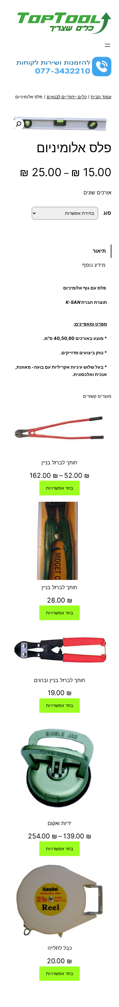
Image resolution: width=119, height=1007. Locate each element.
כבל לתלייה (60, 948)
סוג (107, 213)
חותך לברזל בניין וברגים (59, 680)
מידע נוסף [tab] (94, 265)
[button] (18, 124)
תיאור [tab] (99, 251)
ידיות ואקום (59, 823)
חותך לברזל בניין (59, 462)
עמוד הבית (101, 96)
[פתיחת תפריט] (107, 45)
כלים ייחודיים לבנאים (67, 96)
